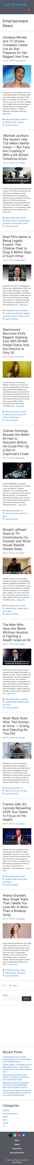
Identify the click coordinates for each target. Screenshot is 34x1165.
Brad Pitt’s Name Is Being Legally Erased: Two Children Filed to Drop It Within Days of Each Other (17, 246)
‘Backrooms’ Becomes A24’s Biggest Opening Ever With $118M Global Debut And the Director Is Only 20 (16, 341)
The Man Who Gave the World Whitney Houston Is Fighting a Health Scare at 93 (17, 632)
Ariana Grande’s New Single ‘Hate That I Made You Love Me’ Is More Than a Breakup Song (15, 905)
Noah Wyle (9, 791)
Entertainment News (12, 119)
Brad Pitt (19, 313)
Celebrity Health (11, 702)
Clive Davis (7, 705)
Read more (7, 113)
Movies (23, 218)
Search (5, 995)
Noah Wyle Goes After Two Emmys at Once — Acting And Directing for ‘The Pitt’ (16, 725)
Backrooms (9, 414)
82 (11, 985)
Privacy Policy (17, 1148)
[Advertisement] (17, 1025)
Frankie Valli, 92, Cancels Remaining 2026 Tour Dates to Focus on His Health (17, 811)
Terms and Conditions (17, 1152)
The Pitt (17, 791)
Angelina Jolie (10, 313)
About (17, 1140)
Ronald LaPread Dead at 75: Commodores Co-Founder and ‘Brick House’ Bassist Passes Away (17, 539)
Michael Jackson (11, 220)
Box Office (18, 414)
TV (22, 510)
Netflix (25, 223)
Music (23, 605)
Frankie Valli (22, 879)
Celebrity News (10, 122)
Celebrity (24, 119)
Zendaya (20, 122)
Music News (7, 611)
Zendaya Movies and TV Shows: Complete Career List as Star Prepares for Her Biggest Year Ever (16, 46)
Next (15, 985)
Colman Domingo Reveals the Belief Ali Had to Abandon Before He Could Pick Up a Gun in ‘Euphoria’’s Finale (16, 442)
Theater (5, 1123)
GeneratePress (17, 1162)
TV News (24, 791)
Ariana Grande (10, 973)
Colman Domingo (11, 513)
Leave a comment (11, 125)
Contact (17, 1144)
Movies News (17, 223)
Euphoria (21, 513)
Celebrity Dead (10, 608)
